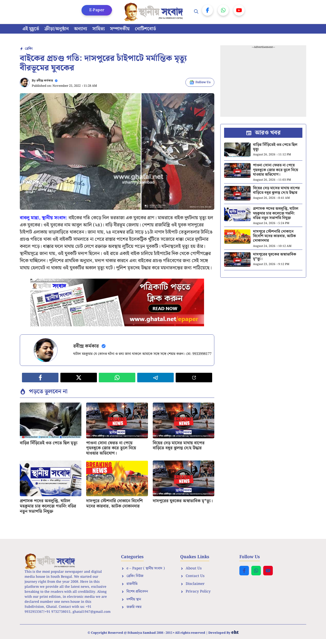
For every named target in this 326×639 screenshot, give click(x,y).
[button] (196, 12)
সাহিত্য (98, 28)
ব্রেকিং (29, 48)
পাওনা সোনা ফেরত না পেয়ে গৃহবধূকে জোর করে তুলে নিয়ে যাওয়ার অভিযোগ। (111, 448)
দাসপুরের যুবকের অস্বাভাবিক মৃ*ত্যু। (183, 500)
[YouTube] (239, 10)
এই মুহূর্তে (30, 28)
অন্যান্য (80, 28)
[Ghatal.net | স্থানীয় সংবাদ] (154, 12)
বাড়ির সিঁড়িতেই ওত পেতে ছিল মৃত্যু (49, 443)
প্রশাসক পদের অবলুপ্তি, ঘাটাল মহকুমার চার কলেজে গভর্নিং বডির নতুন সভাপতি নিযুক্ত (48, 506)
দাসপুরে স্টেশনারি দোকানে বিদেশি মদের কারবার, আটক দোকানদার (114, 503)
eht (235, 632)
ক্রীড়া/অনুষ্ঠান (56, 28)
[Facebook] (207, 10)
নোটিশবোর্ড (145, 28)
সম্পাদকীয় (120, 28)
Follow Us (202, 82)
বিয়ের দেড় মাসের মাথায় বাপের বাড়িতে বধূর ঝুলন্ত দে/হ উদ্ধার (179, 446)
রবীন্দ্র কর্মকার (45, 80)
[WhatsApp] (223, 10)
